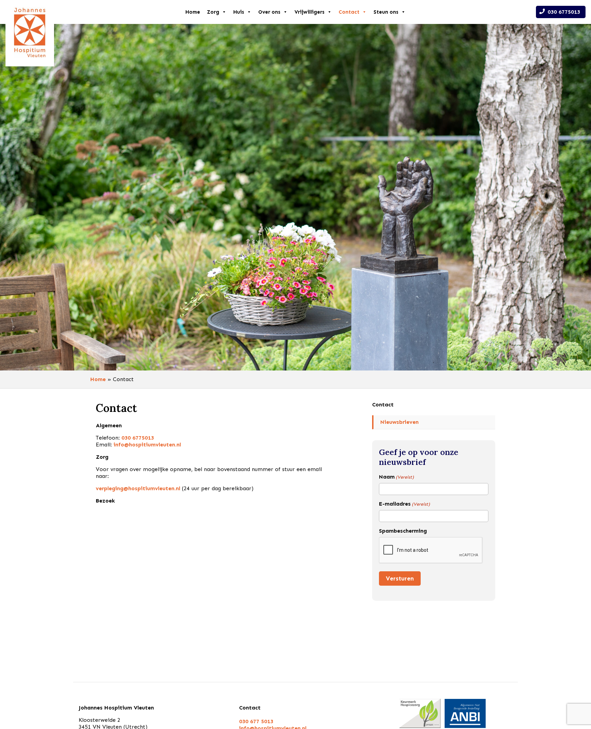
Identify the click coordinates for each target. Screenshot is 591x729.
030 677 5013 (256, 721)
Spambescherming (403, 531)
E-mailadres (404, 503)
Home (192, 12)
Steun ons (385, 12)
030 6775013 (564, 12)
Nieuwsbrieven (399, 422)
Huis (238, 12)
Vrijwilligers (309, 12)
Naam (396, 476)
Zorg (213, 12)
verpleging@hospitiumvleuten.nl (138, 488)
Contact (349, 12)
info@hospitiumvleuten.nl (147, 444)
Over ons (269, 12)
